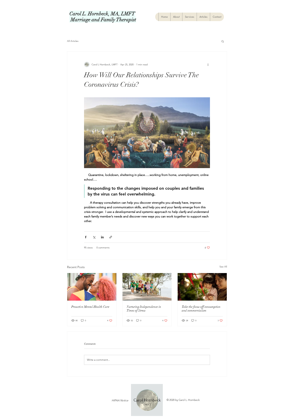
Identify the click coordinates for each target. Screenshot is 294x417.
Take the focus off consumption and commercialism (201, 308)
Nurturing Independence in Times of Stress (144, 308)
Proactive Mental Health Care (90, 307)
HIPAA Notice (120, 400)
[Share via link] (110, 237)
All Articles (72, 41)
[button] (222, 41)
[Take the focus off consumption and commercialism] (202, 287)
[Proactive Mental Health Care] (91, 287)
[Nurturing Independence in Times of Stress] (147, 287)
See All (223, 266)
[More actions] (208, 64)
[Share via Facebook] (85, 237)
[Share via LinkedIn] (102, 237)
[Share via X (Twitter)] (94, 237)
